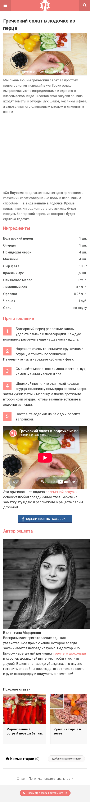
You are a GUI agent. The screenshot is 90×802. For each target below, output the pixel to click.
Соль (7, 308)
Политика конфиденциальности (51, 778)
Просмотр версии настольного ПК (46, 792)
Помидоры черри (17, 252)
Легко (44, 71)
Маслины (10, 259)
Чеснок (9, 301)
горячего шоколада (69, 653)
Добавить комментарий (66, 758)
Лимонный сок (15, 287)
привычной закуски (61, 492)
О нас (21, 778)
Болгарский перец (18, 238)
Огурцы (9, 245)
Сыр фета (11, 266)
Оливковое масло (17, 280)
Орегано (10, 294)
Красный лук (13, 273)
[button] (5, 5)
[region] (45, 152)
